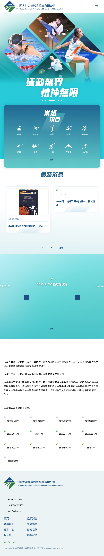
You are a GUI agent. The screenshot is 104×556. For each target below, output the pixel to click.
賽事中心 (9, 529)
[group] (28, 209)
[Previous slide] (43, 248)
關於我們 (32, 529)
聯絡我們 (32, 535)
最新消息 (32, 518)
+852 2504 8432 (15, 499)
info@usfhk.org (14, 511)
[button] (42, 100)
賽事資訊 (9, 524)
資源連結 (32, 524)
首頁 (6, 518)
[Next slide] (50, 248)
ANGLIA (59, 548)
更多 (52, 160)
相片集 (8, 535)
